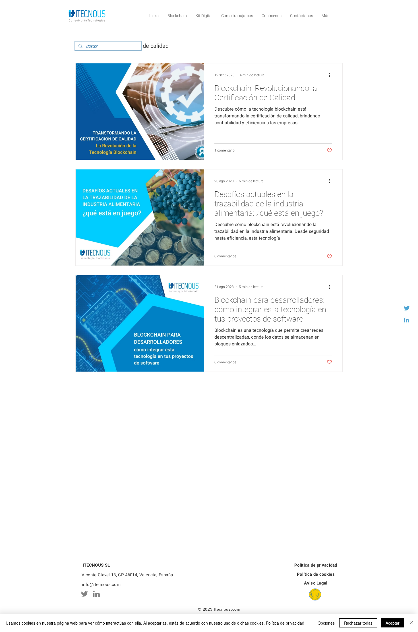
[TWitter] (84, 594)
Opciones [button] (326, 623)
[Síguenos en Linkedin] (406, 320)
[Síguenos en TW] (406, 308)
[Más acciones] (331, 75)
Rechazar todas (358, 623)
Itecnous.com (227, 609)
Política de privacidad (285, 623)
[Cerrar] (411, 622)
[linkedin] (96, 594)
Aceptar (393, 623)
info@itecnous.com (101, 584)
